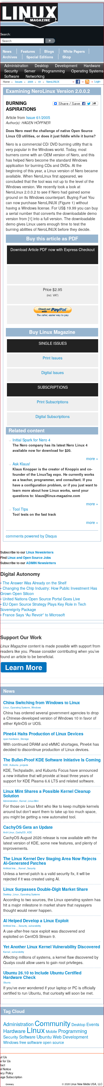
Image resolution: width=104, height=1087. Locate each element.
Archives (10, 57)
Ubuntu (7, 982)
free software (30, 1042)
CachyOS (21, 832)
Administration (10, 800)
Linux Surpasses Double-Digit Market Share (45, 889)
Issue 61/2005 (38, 117)
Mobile (51, 1031)
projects (24, 764)
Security (31, 868)
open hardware (11, 738)
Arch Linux (8, 832)
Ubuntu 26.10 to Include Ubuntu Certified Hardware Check (42, 975)
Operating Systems (87, 70)
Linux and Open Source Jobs (29, 557)
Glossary (10, 1084)
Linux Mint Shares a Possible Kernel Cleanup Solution (46, 793)
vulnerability (35, 925)
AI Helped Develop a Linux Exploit (36, 921)
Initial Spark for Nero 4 (31, 439)
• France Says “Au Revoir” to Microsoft (32, 614)
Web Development (70, 1037)
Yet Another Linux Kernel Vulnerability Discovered (51, 947)
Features (28, 51)
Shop (66, 57)
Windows (36, 707)
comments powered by (31, 536)
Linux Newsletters (40, 552)
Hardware (14, 1031)
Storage (25, 738)
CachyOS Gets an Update (28, 827)
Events (92, 1024)
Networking (35, 76)
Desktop (7, 894)
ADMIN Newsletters (41, 562)
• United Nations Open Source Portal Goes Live (40, 598)
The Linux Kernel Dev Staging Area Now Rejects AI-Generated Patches (50, 861)
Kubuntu (14, 764)
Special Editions (39, 57)
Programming (53, 70)
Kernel (22, 800)
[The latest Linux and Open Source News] (86, 81)
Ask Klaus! (21, 463)
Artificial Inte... (10, 868)
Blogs (49, 51)
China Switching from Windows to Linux (41, 702)
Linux (6, 707)
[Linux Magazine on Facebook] (77, 81)
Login (97, 81)
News (7, 51)
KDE (5, 764)
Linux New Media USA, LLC (86, 1084)
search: (5, 34)
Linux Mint (33, 800)
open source (53, 1042)
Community (52, 1023)
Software (11, 76)
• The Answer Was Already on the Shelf (33, 582)
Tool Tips (20, 509)
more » (92, 458)
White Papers (74, 51)
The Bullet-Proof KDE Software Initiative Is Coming (52, 760)
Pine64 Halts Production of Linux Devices (43, 734)
